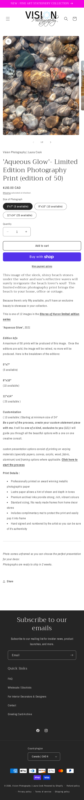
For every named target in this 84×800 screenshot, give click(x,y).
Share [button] (10, 581)
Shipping (7, 193)
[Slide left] (33, 142)
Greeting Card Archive (20, 714)
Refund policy (73, 785)
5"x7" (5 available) (18, 206)
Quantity (7, 224)
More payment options (42, 266)
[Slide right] (50, 142)
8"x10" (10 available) (50, 206)
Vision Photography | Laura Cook (28, 785)
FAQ (10, 678)
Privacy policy (25, 791)
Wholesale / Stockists (20, 687)
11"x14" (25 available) (19, 215)
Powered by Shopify (53, 785)
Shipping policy (62, 791)
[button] (8, 18)
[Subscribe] (71, 655)
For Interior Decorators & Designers (27, 696)
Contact (12, 705)
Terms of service (43, 791)
